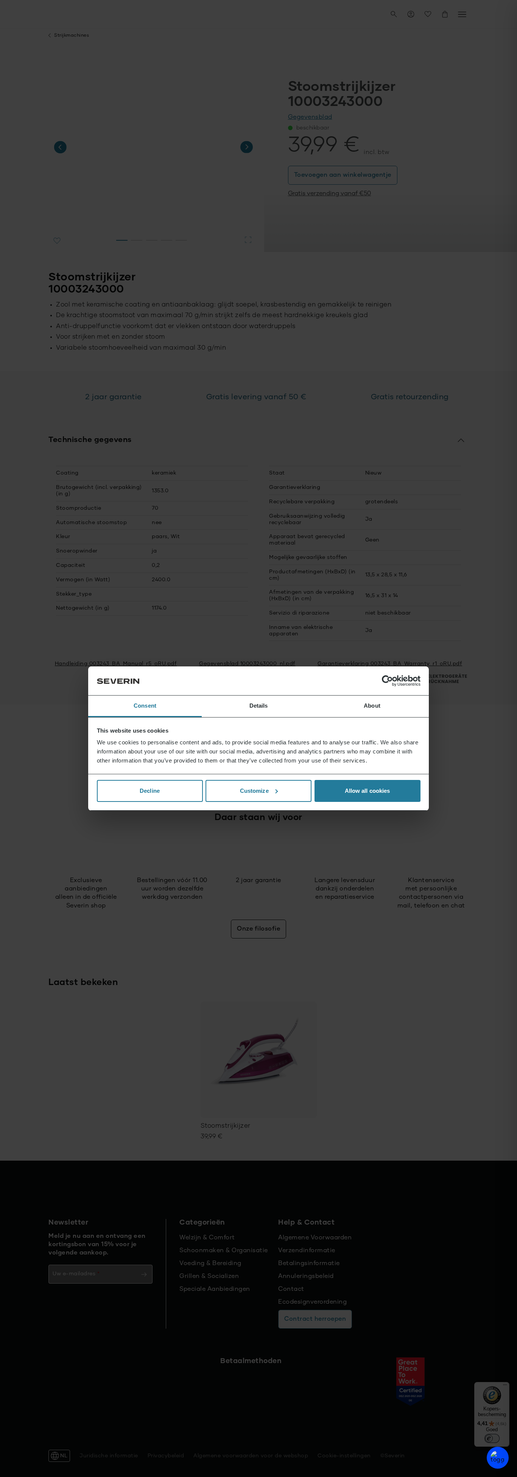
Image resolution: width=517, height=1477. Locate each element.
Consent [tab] (145, 705)
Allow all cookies (367, 791)
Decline (150, 791)
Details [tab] (258, 705)
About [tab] (372, 705)
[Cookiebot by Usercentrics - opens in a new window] (387, 680)
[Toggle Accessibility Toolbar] (497, 1457)
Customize (254, 791)
